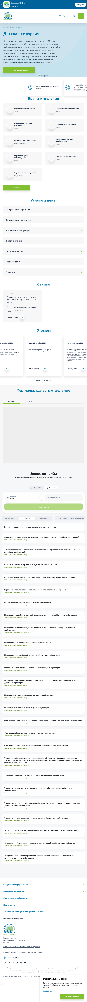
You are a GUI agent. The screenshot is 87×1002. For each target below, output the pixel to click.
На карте (11, 401)
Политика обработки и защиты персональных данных (23, 952)
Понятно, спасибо (72, 997)
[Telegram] (9, 962)
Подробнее (47, 991)
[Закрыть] (1, 4)
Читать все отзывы (43, 380)
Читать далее (34, 369)
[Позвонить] (60, 16)
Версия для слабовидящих (13, 918)
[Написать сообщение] (69, 16)
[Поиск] (64, 16)
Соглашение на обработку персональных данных (21, 947)
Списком (29, 401)
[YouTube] (25, 962)
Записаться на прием (19, 70)
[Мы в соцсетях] (13, 962)
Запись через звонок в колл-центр (15, 540)
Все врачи (17, 188)
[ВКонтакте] (5, 962)
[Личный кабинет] (74, 16)
